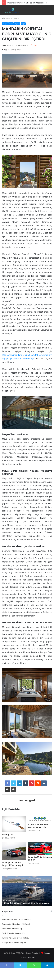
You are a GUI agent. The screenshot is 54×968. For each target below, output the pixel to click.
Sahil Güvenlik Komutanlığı (13, 933)
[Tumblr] (25, 783)
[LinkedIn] (19, 783)
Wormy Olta (8, 834)
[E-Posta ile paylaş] (7, 789)
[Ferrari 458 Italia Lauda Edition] (40, 848)
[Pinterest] (31, 783)
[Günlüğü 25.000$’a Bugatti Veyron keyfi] (14, 851)
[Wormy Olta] (14, 824)
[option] (27, 891)
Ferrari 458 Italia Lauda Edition (40, 858)
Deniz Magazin (8, 45)
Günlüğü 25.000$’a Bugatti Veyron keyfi (12, 864)
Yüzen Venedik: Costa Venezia (20, 903)
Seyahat (17, 24)
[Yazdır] (13, 789)
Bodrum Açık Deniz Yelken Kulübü (16, 919)
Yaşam (11, 24)
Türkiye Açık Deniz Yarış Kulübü (15, 938)
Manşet (17, 18)
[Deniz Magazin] (11, 10)
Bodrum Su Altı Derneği (12, 929)
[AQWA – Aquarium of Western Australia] (40, 819)
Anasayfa (8, 18)
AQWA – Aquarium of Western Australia (38, 826)
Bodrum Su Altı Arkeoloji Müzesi (16, 924)
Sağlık (23, 24)
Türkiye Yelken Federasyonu (14, 942)
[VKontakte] (44, 783)
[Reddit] (38, 783)
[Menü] (50, 10)
